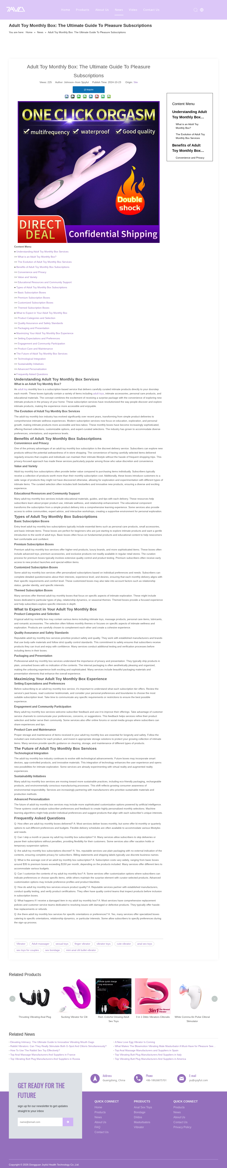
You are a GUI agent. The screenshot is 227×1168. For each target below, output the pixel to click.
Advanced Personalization (32, 369)
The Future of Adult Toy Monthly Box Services (41, 353)
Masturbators (142, 1122)
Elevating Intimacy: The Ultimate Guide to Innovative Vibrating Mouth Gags (52, 1042)
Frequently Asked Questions (32, 374)
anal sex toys (144, 943)
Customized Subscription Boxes (35, 302)
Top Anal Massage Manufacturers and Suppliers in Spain (146, 1050)
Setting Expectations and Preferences (39, 338)
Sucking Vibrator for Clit (35, 1016)
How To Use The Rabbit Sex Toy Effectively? (35, 1050)
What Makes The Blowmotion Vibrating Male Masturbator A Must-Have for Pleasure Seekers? (166, 1046)
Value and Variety (27, 277)
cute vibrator (124, 943)
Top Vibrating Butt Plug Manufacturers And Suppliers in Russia (45, 1058)
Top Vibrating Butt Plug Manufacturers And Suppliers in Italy (148, 1054)
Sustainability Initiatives (31, 363)
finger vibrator (82, 943)
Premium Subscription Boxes (34, 297)
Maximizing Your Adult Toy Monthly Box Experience (44, 333)
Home (65, 10)
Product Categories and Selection (36, 318)
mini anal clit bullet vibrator (81, 950)
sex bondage (52, 950)
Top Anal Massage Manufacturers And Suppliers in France (42, 1054)
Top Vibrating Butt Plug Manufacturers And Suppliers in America (150, 1058)
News (119, 10)
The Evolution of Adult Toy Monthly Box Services (45, 261)
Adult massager (40, 943)
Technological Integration (32, 358)
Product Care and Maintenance (35, 348)
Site (136, 82)
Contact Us (151, 10)
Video (133, 10)
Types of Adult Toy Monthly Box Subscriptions (41, 287)
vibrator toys (103, 943)
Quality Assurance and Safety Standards (40, 323)
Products (82, 10)
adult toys (98, 393)
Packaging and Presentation (33, 328)
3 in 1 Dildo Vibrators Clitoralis (113, 1016)
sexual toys (62, 943)
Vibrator (20, 943)
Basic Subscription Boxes (32, 292)
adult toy (22, 389)
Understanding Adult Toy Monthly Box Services (42, 251)
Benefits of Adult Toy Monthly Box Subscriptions (42, 267)
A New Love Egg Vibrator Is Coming (135, 1042)
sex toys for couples (27, 950)
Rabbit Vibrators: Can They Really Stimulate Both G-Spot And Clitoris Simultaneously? (58, 1046)
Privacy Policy (182, 1127)
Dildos (138, 1117)
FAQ (97, 1127)
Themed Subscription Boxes (33, 307)
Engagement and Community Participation (41, 343)
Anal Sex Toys (143, 1107)
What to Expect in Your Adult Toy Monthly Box (41, 312)
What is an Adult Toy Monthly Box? (37, 256)
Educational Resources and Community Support (45, 282)
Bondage (139, 1112)
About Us (102, 10)
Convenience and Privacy (32, 272)
